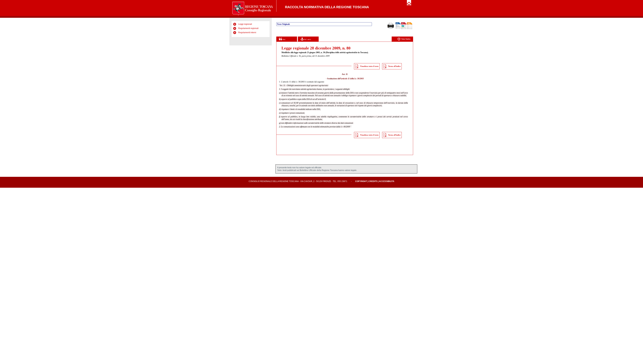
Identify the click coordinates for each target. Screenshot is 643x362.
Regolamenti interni (247, 32)
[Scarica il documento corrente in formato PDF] (403, 28)
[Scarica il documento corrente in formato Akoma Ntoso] (409, 28)
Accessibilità (386, 181)
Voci (283, 39)
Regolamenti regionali (248, 28)
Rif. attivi (307, 39)
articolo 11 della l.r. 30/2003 (352, 78)
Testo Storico (405, 39)
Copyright (361, 181)
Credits (373, 181)
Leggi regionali (245, 24)
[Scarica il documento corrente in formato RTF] (398, 28)
